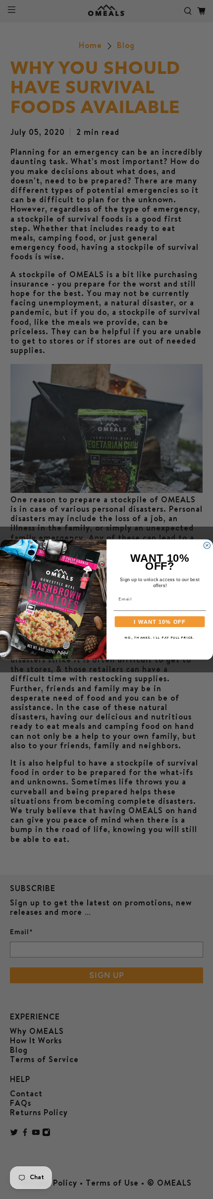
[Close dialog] (207, 545)
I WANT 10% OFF (160, 621)
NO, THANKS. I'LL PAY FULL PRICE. (160, 638)
